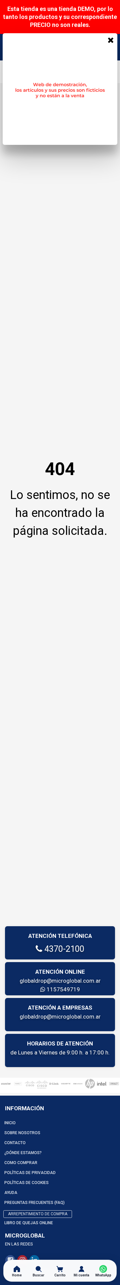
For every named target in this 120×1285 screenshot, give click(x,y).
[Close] (110, 40)
